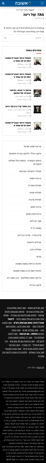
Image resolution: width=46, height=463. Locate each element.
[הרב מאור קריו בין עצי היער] (37, 109)
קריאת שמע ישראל (32, 146)
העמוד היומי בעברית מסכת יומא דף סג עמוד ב (18, 75)
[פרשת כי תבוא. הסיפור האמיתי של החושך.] (37, 93)
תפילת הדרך (35, 249)
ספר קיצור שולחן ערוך (16, 307)
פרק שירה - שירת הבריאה (29, 235)
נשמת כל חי (35, 228)
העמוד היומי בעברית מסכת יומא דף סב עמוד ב (18, 59)
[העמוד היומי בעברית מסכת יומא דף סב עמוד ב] (37, 61)
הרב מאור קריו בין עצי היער (18, 106)
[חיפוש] (3, 3)
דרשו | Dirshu (23, 64)
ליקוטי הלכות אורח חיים (33, 348)
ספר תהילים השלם (36, 307)
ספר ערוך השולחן (36, 352)
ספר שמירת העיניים (35, 311)
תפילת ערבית (35, 199)
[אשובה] (23, 3)
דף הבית (41, 10)
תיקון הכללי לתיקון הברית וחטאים (25, 153)
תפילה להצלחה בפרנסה (30, 171)
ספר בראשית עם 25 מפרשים (22, 341)
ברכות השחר (35, 178)
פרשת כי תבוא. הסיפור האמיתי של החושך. (20, 91)
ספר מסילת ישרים (30, 330)
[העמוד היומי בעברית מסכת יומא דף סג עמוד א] (37, 126)
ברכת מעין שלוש (33, 213)
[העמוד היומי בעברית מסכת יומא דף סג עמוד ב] (37, 77)
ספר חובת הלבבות (13, 348)
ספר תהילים (35, 221)
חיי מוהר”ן (26, 345)
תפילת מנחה (35, 192)
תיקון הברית (35, 285)
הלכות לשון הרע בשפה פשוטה (27, 270)
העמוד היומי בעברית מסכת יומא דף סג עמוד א (18, 124)
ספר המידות (14, 345)
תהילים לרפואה (34, 242)
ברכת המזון (36, 206)
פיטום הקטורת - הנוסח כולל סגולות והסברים (25, 162)
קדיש (39, 256)
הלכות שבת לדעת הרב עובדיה (23, 315)
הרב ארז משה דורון (22, 96)
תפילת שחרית (34, 185)
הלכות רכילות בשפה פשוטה (28, 263)
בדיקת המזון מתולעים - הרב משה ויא (24, 277)
